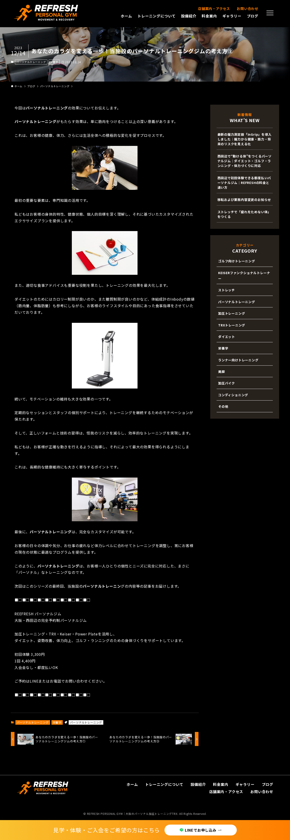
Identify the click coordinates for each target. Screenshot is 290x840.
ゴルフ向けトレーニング (236, 261)
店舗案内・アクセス (214, 8)
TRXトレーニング (231, 325)
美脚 (221, 371)
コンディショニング (233, 395)
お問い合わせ (247, 8)
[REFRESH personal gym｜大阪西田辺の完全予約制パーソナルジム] (46, 12)
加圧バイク (226, 383)
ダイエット (226, 336)
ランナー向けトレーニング (238, 360)
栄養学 (54, 62)
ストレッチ (226, 290)
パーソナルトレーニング (31, 62)
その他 (223, 406)
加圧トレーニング (231, 313)
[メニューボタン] (270, 13)
